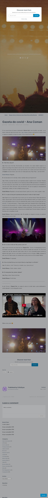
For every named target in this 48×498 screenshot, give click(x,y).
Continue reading (24, 18)
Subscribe (36, 15)
